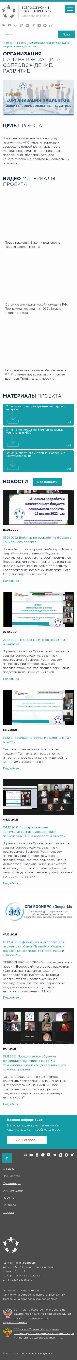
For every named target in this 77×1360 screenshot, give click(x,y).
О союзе (8, 1169)
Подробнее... (12, 581)
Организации (12, 1183)
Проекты (20, 43)
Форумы (8, 1212)
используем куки (25, 1125)
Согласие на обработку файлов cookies (30, 1299)
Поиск (66, 34)
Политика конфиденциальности (24, 1291)
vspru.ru (7, 43)
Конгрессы (10, 1205)
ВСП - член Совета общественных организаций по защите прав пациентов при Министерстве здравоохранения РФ (44, 1333)
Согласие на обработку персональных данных (34, 1295)
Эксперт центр (13, 1191)
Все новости (47, 482)
